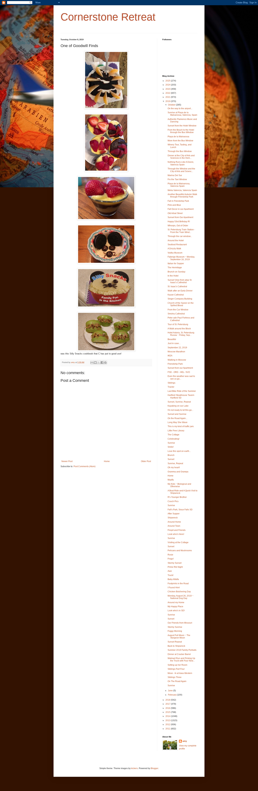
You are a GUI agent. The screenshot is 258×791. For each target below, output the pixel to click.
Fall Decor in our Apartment (181, 209)
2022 (168, 93)
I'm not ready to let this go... (180, 410)
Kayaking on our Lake (178, 406)
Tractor (171, 387)
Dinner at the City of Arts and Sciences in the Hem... (181, 156)
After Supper (174, 513)
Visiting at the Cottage (178, 542)
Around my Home (176, 602)
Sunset (171, 459)
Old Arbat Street (175, 213)
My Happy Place (175, 606)
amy (185, 741)
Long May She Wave (177, 422)
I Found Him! (174, 587)
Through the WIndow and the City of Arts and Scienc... (181, 169)
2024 (168, 85)
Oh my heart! (174, 467)
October (172, 105)
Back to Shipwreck (176, 646)
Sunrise (171, 443)
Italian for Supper (176, 263)
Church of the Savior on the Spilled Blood (181, 304)
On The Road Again (177, 681)
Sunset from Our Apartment (180, 217)
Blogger (154, 768)
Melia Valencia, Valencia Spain (182, 190)
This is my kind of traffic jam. (181, 426)
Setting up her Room (177, 665)
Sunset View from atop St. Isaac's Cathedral (180, 281)
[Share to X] (98, 362)
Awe (170, 571)
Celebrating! (173, 439)
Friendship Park (175, 364)
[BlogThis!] (95, 362)
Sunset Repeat (175, 642)
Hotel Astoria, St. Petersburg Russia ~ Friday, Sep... (181, 333)
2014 (168, 716)
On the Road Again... (177, 418)
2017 (168, 704)
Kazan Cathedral (176, 295)
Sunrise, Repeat (175, 463)
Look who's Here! (176, 534)
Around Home (174, 522)
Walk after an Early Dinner (180, 290)
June (170, 690)
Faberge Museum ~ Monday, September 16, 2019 (181, 258)
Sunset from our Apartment (180, 368)
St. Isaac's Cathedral (177, 286)
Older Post (146, 461)
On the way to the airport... (180, 108)
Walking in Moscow (177, 360)
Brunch (171, 455)
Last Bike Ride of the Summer (182, 391)
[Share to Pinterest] (105, 362)
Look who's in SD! (176, 610)
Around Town (174, 526)
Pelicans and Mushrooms (180, 550)
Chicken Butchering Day (179, 591)
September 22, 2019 (177, 347)
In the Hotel (173, 276)
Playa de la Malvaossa (178, 136)
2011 (168, 728)
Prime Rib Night (175, 567)
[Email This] (92, 362)
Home (107, 461)
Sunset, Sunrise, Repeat (179, 402)
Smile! (171, 447)
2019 (168, 101)
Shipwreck (173, 517)
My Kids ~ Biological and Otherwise (179, 485)
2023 (168, 89)
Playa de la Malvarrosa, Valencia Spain (179, 184)
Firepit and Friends (177, 530)
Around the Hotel (176, 240)
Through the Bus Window (180, 151)
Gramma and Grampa (178, 471)
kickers (134, 768)
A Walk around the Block (179, 328)
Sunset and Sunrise (177, 414)
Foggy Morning (175, 631)
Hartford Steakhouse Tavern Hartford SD (181, 396)
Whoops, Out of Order (178, 225)
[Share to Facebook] (102, 362)
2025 (168, 81)
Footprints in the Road (178, 583)
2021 (168, 97)
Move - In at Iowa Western (180, 673)
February (172, 695)
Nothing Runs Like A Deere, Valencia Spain (181, 163)
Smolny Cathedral (176, 313)
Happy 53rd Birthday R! (179, 221)
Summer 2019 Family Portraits (182, 650)
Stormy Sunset (174, 563)
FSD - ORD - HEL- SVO (179, 372)
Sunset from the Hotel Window (182, 125)
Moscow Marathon (176, 351)
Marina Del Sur (175, 175)
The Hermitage (175, 267)
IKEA (170, 355)
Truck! (170, 575)
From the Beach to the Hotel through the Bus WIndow (181, 131)
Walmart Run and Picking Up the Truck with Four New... (181, 659)
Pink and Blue (174, 205)
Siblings (171, 383)
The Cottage (173, 434)
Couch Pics (173, 501)
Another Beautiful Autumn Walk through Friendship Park (182, 195)
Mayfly (171, 480)
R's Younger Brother (177, 497)
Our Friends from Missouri (180, 623)
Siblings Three (174, 677)
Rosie (170, 554)
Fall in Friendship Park (178, 201)
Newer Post (66, 461)
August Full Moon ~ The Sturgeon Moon (179, 636)
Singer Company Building (180, 299)
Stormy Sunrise (175, 627)
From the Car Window (178, 309)
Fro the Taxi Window (177, 179)
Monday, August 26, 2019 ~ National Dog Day (180, 597)
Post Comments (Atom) (84, 466)
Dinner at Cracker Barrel (179, 654)
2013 (168, 720)
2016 (168, 708)
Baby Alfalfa (173, 579)
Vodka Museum (175, 253)
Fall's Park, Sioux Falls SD (180, 509)
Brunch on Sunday (176, 272)
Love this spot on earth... (179, 451)
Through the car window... (180, 236)
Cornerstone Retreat (108, 17)
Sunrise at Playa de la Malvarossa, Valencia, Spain (182, 113)
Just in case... (174, 343)
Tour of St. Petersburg (178, 324)
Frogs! (171, 559)
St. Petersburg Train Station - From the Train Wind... (181, 230)
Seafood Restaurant (177, 244)
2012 (168, 724)
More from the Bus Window (180, 140)
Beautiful (172, 339)
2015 (168, 712)
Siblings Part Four (176, 669)
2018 (168, 700)
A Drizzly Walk (174, 248)
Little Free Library (176, 430)
